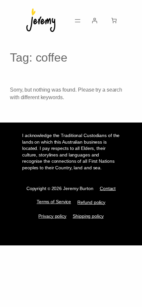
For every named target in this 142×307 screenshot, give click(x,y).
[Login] (94, 20)
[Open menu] (78, 21)
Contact (108, 188)
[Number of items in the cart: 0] (114, 20)
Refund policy (91, 202)
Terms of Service (54, 201)
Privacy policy (52, 216)
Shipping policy (88, 216)
